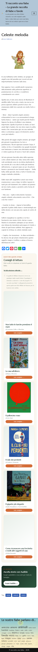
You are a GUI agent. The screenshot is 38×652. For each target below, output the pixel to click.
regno (17, 643)
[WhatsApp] (20, 248)
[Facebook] (4, 248)
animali (23, 627)
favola (5, 635)
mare (19, 638)
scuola (22, 643)
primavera (28, 641)
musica (23, 595)
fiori (20, 635)
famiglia (22, 633)
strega (3, 646)
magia (8, 638)
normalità (10, 641)
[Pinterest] (12, 248)
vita (12, 646)
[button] (34, 13)
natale (29, 638)
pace (19, 641)
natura (4, 641)
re (14, 643)
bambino (11, 630)
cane (22, 630)
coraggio (4, 633)
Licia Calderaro (7, 39)
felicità (11, 635)
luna (33, 636)
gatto (24, 636)
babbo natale (32, 627)
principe (4, 643)
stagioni (30, 643)
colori (30, 630)
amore (13, 627)
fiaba (16, 636)
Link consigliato (19, 333)
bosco (17, 630)
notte (15, 641)
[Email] (16, 248)
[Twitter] (8, 248)
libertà (29, 635)
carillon (15, 595)
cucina (9, 633)
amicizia (5, 627)
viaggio (8, 646)
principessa (10, 643)
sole (26, 644)
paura (23, 641)
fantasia (28, 633)
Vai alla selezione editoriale (13, 270)
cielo (26, 630)
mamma (14, 638)
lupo (3, 638)
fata (32, 633)
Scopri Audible (11, 583)
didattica (15, 633)
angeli (8, 595)
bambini (5, 630)
